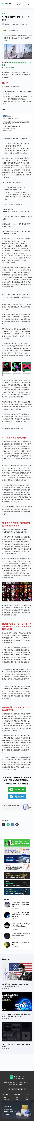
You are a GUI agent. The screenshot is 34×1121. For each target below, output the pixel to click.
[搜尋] (28, 4)
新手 (17, 1097)
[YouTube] (18, 1089)
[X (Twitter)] (12, 1089)
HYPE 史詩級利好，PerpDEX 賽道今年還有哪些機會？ (21, 934)
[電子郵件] (3, 824)
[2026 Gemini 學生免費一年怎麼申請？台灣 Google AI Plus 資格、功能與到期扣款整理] (7, 925)
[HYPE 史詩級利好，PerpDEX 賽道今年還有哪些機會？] (7, 936)
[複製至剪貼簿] (17, 824)
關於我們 (6, 1097)
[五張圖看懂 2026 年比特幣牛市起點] (7, 945)
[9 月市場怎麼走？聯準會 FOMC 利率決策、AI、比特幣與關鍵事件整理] (7, 905)
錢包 (17, 1100)
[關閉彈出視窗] (32, 1101)
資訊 (3, 13)
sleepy (11, 67)
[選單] (31, 4)
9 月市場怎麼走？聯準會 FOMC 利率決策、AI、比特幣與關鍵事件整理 (20, 904)
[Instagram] (21, 1089)
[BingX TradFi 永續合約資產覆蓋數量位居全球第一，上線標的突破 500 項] (7, 915)
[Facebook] (12, 824)
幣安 (27, 1097)
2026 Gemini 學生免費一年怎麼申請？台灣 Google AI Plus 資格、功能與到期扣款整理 (21, 925)
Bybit (27, 1100)
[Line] (8, 824)
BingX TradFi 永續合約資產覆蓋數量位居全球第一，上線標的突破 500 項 (20, 914)
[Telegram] (15, 1089)
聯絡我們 (6, 1100)
